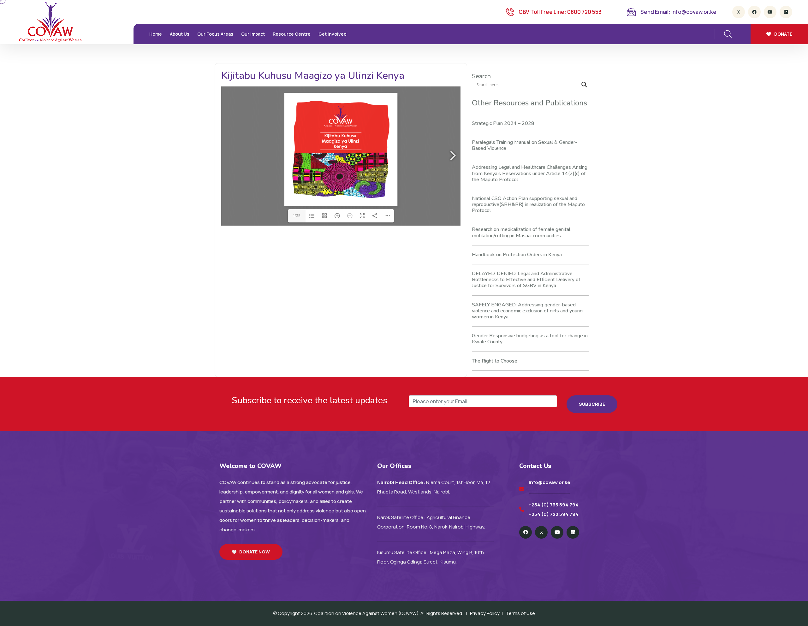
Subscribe (592, 404)
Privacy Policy (485, 613)
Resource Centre (292, 34)
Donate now (254, 552)
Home (155, 34)
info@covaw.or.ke (549, 482)
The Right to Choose (494, 360)
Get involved (332, 34)
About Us (179, 34)
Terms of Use (520, 613)
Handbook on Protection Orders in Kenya (517, 254)
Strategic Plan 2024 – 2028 (503, 123)
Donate (783, 34)
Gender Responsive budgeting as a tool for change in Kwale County (530, 338)
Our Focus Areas (215, 34)
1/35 (296, 215)
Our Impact (253, 34)
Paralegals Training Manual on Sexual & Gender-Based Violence (524, 145)
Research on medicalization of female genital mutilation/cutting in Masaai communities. (521, 232)
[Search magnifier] (584, 84)
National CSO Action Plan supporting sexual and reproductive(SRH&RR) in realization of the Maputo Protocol (528, 204)
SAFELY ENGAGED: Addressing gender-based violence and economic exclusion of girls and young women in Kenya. (527, 310)
